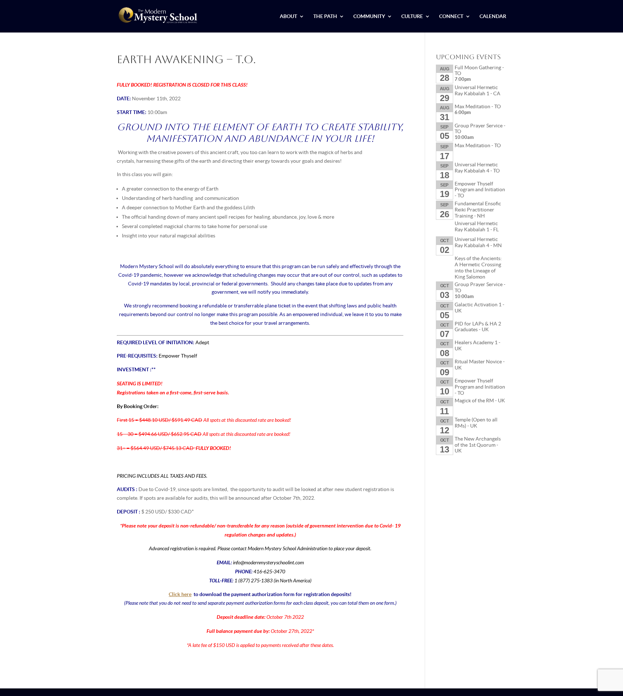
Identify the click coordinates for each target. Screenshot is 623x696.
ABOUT (288, 16)
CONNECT (451, 16)
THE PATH (325, 16)
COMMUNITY (369, 16)
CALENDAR (493, 16)
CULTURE (412, 16)
